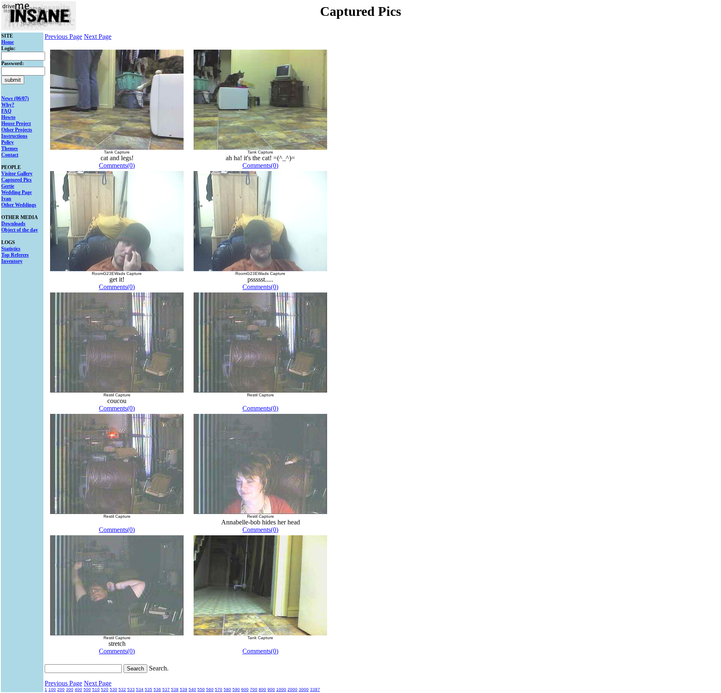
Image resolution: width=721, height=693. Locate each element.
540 (192, 689)
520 (104, 689)
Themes (9, 148)
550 (201, 689)
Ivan (6, 199)
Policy (7, 142)
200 (61, 689)
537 (166, 689)
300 (69, 689)
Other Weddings (18, 205)
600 (245, 689)
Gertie (7, 186)
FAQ (6, 111)
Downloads (13, 224)
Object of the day (19, 230)
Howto (8, 117)
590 (236, 689)
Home (7, 42)
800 (262, 689)
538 (175, 689)
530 (113, 689)
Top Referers (15, 255)
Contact (9, 155)
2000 (292, 689)
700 (253, 689)
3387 (315, 689)
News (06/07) (15, 98)
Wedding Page (16, 192)
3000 (304, 689)
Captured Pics (16, 180)
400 (78, 689)
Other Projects (16, 130)
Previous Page (63, 36)
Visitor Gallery (17, 173)
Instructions (14, 136)
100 (52, 689)
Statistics (10, 249)
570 (218, 689)
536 (157, 689)
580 (227, 689)
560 (210, 689)
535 (148, 689)
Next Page (97, 36)
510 (96, 689)
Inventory (12, 261)
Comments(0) (117, 165)
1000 (281, 689)
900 (271, 689)
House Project (16, 123)
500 (87, 689)
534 (140, 689)
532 (122, 689)
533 (131, 689)
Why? (7, 105)
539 (183, 689)
